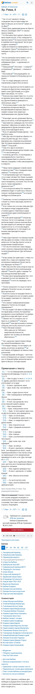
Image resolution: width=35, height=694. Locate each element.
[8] (31, 66)
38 (2, 345)
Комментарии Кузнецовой (13, 645)
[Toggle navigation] (31, 2)
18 (2, 167)
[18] (23, 192)
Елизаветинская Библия (12, 589)
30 (2, 275)
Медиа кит (7, 650)
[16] (9, 172)
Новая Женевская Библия (13, 601)
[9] (12, 68)
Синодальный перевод (11, 552)
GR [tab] (22, 548)
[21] (8, 253)
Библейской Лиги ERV (11, 565)
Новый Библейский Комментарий (16, 635)
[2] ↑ (3, 378)
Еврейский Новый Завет (12, 577)
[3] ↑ (3, 385)
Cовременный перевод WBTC (14, 567)
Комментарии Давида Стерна (14, 640)
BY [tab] (7, 548)
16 (2, 147)
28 (2, 257)
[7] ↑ (3, 399)
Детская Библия (9, 659)
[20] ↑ (5, 441)
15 (2, 136)
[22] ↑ (5, 448)
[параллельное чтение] (23, 14)
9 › (19, 14)
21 (2, 188)
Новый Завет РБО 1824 (12, 582)
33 (2, 302)
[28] (25, 347)
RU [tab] (3, 548)
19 (2, 174)
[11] (17, 102)
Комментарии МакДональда (14, 609)
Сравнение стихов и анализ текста (16, 667)
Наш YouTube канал (10, 655)
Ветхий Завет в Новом (11, 643)
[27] (16, 336)
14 (2, 131)
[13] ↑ (5, 418)
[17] (14, 185)
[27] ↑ (5, 480)
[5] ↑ (3, 392)
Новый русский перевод (12, 555)
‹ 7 (3, 14)
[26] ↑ (5, 476)
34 (2, 309)
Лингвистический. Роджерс (14, 638)
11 (2, 104)
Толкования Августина (12, 616)
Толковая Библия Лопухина (13, 611)
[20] (22, 217)
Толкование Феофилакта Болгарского (18, 633)
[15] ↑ (5, 425)
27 (2, 246)
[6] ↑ (3, 395)
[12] (33, 120)
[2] (8, 25)
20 (2, 179)
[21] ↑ (5, 446)
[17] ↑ (5, 432)
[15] (14, 169)
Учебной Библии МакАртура (14, 604)
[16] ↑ (5, 427)
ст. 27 (6, 459)
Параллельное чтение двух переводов (18, 669)
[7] (13, 66)
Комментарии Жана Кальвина (15, 613)
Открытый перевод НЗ (11, 574)
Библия (4, 7)
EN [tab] (15, 548)
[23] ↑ (5, 462)
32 (2, 293)
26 (2, 237)
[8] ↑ (3, 402)
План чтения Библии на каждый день (17, 671)
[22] (21, 264)
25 (2, 228)
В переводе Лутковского (12, 579)
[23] (8, 271)
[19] (8, 215)
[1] (23, 23)
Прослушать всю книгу (10, 540)
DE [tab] (18, 548)
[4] (13, 39)
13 (2, 122)
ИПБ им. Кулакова (17, 518)
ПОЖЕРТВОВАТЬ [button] (17, 530)
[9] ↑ (3, 406)
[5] (16, 44)
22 (2, 199)
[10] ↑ (4, 409)
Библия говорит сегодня (12, 618)
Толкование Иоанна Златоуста (15, 630)
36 (2, 327)
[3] (20, 30)
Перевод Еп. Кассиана (11, 569)
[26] (10, 323)
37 (2, 340)
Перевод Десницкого (11, 557)
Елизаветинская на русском (14, 591)
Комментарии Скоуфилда (13, 621)
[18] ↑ (5, 434)
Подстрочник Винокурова (13, 594)
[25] (19, 320)
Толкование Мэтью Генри (13, 606)
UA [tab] (11, 548)
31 (2, 286)
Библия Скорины (9, 586)
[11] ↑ (5, 411)
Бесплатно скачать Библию (14, 674)
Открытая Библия (10, 562)
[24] (10, 280)
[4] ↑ (3, 388)
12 (2, 117)
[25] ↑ (5, 471)
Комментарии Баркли (11, 623)
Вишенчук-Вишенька (11, 584)
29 (2, 266)
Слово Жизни (8, 572)
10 (2, 95)
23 (2, 206)
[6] (16, 48)
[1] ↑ (3, 372)
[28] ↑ (5, 483)
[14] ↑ (5, 420)
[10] (13, 73)
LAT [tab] (26, 548)
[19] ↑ (5, 437)
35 (2, 318)
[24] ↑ (5, 469)
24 (2, 217)
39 (2, 354)
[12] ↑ (5, 416)
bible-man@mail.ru (8, 687)
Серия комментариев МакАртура (16, 628)
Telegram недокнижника (12, 653)
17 (2, 154)
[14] (2, 152)
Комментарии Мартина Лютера (15, 626)
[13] (7, 145)
